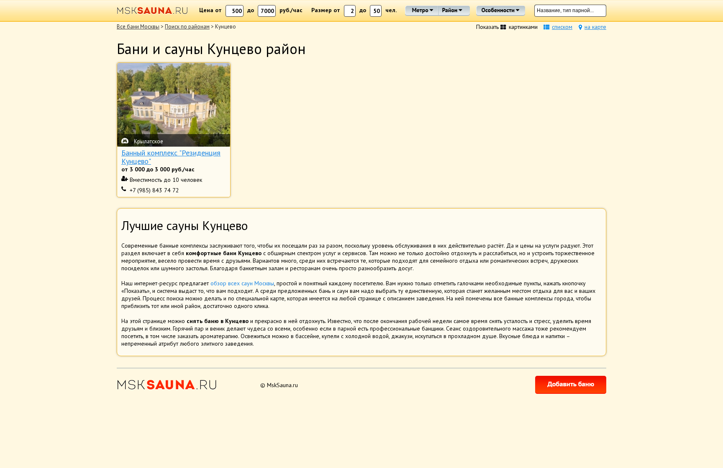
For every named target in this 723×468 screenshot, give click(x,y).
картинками (523, 27)
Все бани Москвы (138, 26)
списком (562, 27)
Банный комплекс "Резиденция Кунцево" (170, 157)
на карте (595, 27)
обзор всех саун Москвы (242, 283)
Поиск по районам (187, 26)
